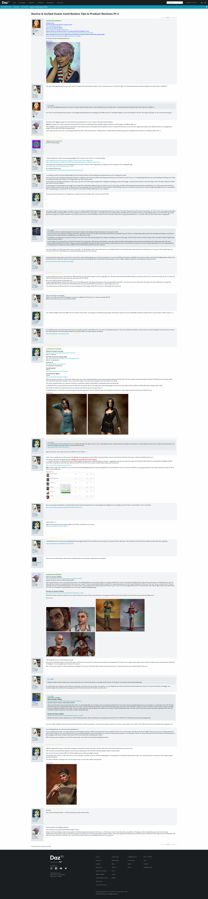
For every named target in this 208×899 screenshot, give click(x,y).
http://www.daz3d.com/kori (53, 26)
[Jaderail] (37, 231)
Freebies (146, 864)
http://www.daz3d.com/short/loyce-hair (57, 29)
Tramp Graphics (36, 562)
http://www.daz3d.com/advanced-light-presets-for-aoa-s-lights (63, 36)
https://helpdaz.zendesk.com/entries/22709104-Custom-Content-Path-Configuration (69, 160)
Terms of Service (111, 891)
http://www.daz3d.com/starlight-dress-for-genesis (60, 543)
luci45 (34, 130)
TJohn (34, 29)
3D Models (31, 2)
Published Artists (148, 867)
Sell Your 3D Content (101, 871)
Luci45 (49, 679)
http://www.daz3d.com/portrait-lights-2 (57, 377)
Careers (114, 874)
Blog (113, 864)
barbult (34, 702)
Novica (34, 94)
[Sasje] (37, 144)
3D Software (22, 2)
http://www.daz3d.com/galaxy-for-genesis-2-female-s (61, 353)
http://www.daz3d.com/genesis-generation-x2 (59, 465)
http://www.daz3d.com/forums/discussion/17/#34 (60, 166)
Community (40, 2)
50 (174, 18)
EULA (126, 891)
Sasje (33, 149)
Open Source (99, 881)
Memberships (50, 2)
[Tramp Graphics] (37, 559)
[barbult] (37, 697)
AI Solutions (60, 2)
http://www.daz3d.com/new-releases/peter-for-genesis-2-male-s (64, 578)
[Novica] (37, 89)
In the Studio (131, 860)
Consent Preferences (101, 885)
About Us (114, 867)
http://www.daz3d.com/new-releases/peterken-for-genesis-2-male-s (65, 593)
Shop (14, 2)
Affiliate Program (100, 874)
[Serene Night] (37, 197)
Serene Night (36, 202)
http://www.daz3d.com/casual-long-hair (57, 371)
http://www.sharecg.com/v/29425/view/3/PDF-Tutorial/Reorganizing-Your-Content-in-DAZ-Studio (73, 162)
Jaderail (34, 236)
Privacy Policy (120, 891)
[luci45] (37, 125)
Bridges (114, 878)
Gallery (129, 864)
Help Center (99, 867)
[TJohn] (37, 24)
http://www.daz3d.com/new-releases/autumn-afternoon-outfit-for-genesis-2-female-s (70, 33)
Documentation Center (102, 878)
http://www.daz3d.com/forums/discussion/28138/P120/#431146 (64, 507)
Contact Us (99, 860)
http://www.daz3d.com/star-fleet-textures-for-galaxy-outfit (62, 358)
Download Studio (191, 2)
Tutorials (98, 864)
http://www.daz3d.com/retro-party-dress (57, 334)
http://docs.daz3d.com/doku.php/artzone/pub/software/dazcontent (64, 170)
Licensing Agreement (101, 891)
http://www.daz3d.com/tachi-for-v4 (56, 364)
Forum (129, 867)
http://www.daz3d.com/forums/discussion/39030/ (60, 261)
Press (113, 871)
